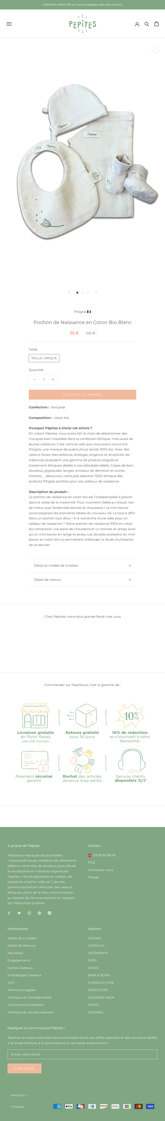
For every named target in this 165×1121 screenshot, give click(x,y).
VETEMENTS (98, 953)
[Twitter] (19, 913)
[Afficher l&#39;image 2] (82, 293)
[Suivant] (96, 293)
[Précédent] (69, 293)
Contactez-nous (100, 870)
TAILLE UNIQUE (44, 358)
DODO (93, 968)
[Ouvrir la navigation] (9, 24)
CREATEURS (98, 990)
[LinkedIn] (49, 913)
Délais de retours (47, 580)
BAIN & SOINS (99, 975)
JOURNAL (96, 1012)
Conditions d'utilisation (26, 1005)
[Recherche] (147, 23)
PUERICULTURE (101, 983)
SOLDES (94, 938)
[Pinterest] (39, 913)
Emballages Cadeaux (24, 975)
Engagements (19, 960)
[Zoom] (156, 48)
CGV (11, 983)
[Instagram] (29, 913)
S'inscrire (24, 1068)
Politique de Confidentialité (29, 997)
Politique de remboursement (31, 1012)
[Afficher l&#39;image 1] (77, 293)
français (18, 1095)
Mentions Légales (21, 990)
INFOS (93, 1005)
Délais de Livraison (22, 938)
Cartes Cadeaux (20, 968)
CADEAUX (96, 945)
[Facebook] (9, 913)
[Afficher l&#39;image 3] (88, 293)
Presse (93, 877)
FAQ (91, 862)
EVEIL (92, 960)
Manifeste (15, 953)
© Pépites (17, 1106)
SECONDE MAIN (101, 997)
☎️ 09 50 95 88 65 (102, 855)
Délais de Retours (21, 945)
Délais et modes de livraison (56, 565)
